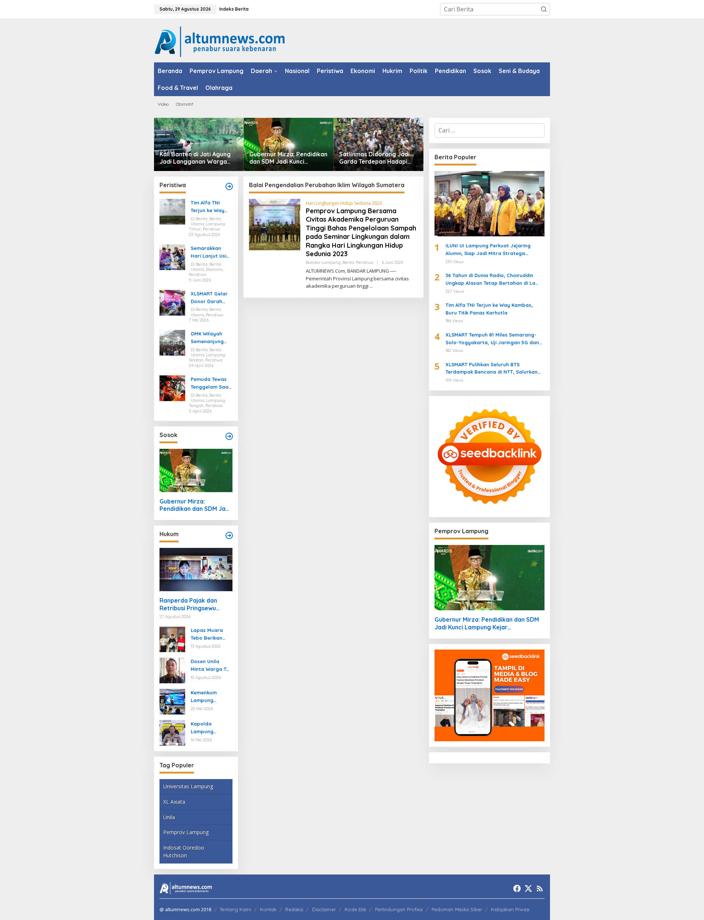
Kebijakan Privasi (510, 909)
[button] (544, 9)
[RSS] (539, 888)
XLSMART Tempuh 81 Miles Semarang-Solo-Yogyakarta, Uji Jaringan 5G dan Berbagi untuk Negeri (492, 339)
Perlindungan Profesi (399, 909)
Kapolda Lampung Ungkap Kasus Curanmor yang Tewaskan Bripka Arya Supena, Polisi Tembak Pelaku (211, 728)
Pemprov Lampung (186, 832)
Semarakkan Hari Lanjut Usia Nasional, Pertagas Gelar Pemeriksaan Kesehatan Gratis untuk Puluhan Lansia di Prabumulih (210, 252)
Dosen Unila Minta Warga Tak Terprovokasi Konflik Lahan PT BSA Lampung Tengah (211, 665)
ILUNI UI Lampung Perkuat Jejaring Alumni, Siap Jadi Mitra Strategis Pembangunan (488, 250)
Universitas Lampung (188, 786)
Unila (169, 817)
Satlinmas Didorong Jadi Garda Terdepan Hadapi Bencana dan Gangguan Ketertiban (374, 158)
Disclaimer (324, 909)
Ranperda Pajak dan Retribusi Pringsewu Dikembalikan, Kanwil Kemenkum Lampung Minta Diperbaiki (189, 604)
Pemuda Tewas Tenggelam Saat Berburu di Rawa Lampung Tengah (211, 383)
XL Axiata (174, 801)
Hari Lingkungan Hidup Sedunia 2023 (344, 203)
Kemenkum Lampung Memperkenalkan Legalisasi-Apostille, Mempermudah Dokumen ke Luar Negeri (210, 697)
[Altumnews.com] (220, 41)
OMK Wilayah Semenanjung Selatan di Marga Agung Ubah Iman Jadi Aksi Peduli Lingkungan (210, 338)
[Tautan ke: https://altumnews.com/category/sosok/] (229, 436)
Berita (348, 262)
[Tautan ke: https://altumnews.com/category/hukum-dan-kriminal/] (229, 535)
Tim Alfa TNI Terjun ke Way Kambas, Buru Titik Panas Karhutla (208, 207)
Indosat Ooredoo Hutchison (183, 851)
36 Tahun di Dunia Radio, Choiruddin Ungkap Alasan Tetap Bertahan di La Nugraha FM (490, 279)
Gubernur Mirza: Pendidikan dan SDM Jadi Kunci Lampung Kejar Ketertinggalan (288, 158)
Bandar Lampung (323, 262)
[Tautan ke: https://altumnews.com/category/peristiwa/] (229, 186)
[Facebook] (517, 888)
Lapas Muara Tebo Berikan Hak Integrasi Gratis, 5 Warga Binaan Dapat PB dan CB (211, 634)
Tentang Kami (235, 909)
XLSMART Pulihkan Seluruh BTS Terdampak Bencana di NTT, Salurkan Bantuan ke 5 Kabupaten (491, 368)
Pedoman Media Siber (457, 909)
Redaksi (294, 909)
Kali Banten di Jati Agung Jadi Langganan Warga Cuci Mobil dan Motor (195, 158)
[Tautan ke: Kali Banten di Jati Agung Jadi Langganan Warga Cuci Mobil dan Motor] (199, 144)
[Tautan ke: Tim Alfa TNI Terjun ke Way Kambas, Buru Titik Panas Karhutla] (172, 211)
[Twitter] (528, 888)
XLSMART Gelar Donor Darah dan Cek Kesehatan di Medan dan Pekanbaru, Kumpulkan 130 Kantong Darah (209, 298)
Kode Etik (355, 909)
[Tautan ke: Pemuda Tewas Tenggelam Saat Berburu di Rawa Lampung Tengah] (172, 387)
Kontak (268, 909)
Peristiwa (364, 262)
